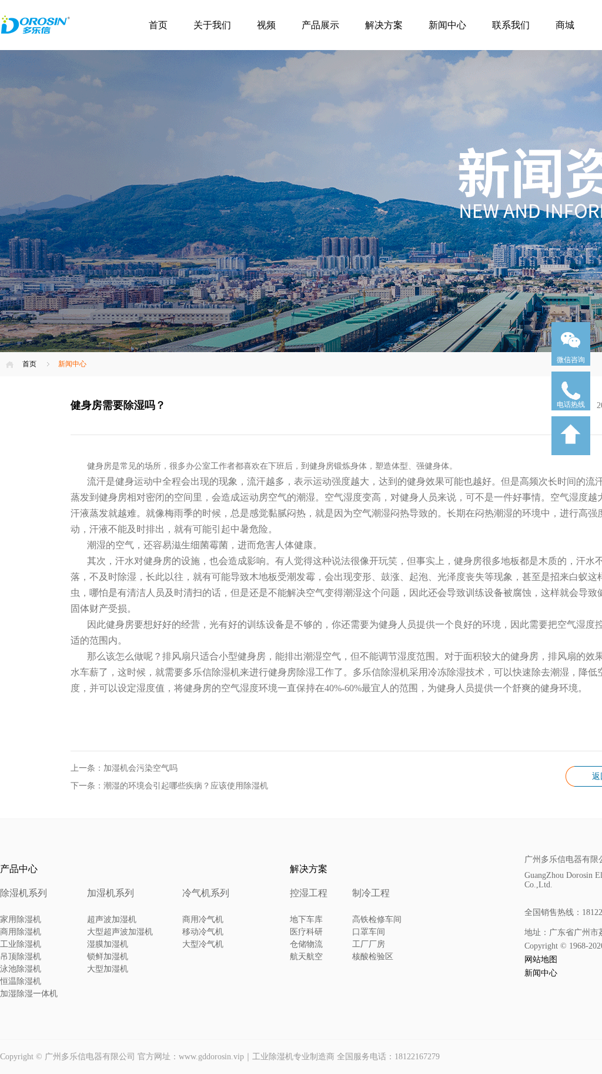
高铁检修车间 (377, 919)
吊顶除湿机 (20, 956)
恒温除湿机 (20, 981)
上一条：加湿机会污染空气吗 (124, 768)
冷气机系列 (205, 893)
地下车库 (306, 919)
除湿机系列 (23, 893)
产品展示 (320, 25)
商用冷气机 (202, 919)
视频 (266, 25)
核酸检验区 (372, 956)
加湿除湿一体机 (29, 993)
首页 (158, 25)
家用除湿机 (20, 919)
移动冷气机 (202, 931)
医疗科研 (306, 931)
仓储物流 (306, 944)
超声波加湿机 (111, 919)
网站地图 (540, 959)
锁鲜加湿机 (107, 956)
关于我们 (212, 25)
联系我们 (511, 25)
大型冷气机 (202, 944)
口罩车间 (368, 931)
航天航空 (306, 956)
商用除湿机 (20, 931)
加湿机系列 (110, 893)
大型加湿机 (107, 968)
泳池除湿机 (20, 968)
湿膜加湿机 (107, 944)
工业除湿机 (20, 944)
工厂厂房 (368, 944)
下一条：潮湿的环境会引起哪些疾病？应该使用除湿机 (169, 785)
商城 (565, 25)
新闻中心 (447, 25)
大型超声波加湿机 (120, 931)
